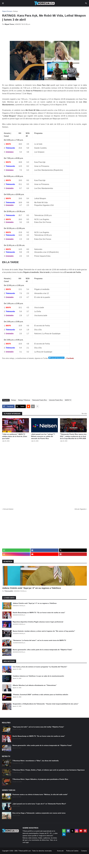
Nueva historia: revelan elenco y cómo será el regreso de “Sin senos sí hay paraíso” (44, 631)
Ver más (84, 413)
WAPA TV (68, 400)
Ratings (15, 11)
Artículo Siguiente (80, 509)
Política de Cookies (72, 851)
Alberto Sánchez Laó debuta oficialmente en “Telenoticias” (35, 685)
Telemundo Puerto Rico (39, 400)
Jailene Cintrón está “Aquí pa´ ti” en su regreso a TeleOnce (31, 588)
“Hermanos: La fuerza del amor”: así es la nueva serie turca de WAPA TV (39, 640)
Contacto (84, 851)
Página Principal (7, 11)
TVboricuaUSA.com (24, 851)
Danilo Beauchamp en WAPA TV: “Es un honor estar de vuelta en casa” (39, 612)
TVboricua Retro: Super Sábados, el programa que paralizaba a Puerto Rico (40, 779)
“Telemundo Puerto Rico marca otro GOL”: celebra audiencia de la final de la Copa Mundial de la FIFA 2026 (73, 436)
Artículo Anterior (8, 509)
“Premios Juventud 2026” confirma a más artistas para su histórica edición (40, 694)
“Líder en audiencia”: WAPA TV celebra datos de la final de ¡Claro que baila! (14, 436)
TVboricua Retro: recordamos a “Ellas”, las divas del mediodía (35, 761)
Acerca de (60, 851)
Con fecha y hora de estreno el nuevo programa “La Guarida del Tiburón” (40, 667)
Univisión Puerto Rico (56, 400)
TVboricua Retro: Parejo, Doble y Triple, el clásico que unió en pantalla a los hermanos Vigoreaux (48, 770)
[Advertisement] (41, 33)
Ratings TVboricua (24, 400)
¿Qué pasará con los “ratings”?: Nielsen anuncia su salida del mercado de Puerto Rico (43, 436)
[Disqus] (44, 474)
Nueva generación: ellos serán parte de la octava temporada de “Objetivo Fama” (42, 649)
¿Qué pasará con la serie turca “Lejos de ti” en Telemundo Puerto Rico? (39, 804)
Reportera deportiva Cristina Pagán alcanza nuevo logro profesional (38, 622)
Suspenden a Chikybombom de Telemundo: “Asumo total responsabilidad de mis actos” (45, 704)
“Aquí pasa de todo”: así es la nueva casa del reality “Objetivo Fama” (38, 727)
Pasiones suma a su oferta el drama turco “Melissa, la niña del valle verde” (40, 794)
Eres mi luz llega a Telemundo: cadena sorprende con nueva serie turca (38, 813)
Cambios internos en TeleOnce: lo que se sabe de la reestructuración (38, 676)
